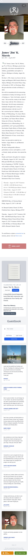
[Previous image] (3, 354)
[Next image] (25, 354)
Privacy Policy (10, 549)
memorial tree (20, 233)
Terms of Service (18, 549)
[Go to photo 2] (14, 362)
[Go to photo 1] (13, 362)
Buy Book (15, 290)
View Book (7, 290)
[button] (14, 354)
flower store (19, 236)
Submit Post (14, 339)
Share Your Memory (10, 313)
